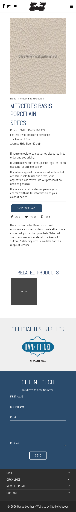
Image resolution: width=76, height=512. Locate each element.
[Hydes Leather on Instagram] (9, 6)
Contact (12, 493)
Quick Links (13, 480)
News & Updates (17, 486)
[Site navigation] (71, 6)
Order (10, 473)
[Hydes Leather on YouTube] (15, 6)
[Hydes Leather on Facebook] (4, 6)
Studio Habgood (59, 506)
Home (13, 98)
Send (38, 455)
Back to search (27, 208)
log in (59, 153)
